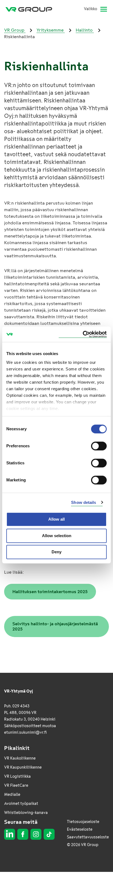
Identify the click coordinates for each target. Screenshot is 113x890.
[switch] (99, 446)
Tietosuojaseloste (83, 821)
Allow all (56, 519)
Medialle (12, 794)
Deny (56, 551)
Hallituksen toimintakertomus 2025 (50, 591)
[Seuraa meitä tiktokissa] (49, 834)
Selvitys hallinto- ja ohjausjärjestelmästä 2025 (55, 626)
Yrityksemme (50, 30)
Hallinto (85, 30)
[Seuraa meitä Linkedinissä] (9, 834)
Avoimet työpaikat (21, 803)
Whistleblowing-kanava (26, 812)
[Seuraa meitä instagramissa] (35, 834)
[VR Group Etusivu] (30, 9)
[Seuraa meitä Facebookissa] (22, 834)
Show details (83, 502)
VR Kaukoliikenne (20, 758)
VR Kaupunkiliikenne (23, 767)
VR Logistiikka (17, 776)
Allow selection (56, 535)
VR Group (15, 30)
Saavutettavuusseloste (88, 837)
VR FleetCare (16, 785)
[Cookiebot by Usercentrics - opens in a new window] (83, 334)
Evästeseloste (79, 829)
